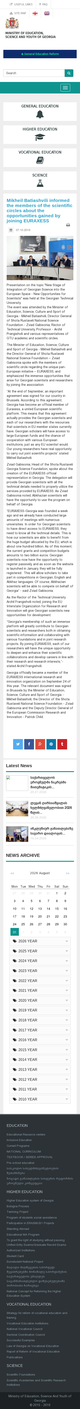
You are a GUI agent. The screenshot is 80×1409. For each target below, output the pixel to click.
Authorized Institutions (21, 1250)
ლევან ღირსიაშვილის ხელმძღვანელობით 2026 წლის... (51, 808)
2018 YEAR (27, 1020)
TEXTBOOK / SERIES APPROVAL (30, 1157)
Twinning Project (17, 1211)
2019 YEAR (27, 1010)
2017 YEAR (27, 1030)
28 (23, 893)
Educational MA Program (23, 1234)
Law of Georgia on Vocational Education (33, 1346)
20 (40, 916)
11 (23, 908)
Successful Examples (21, 1340)
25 (23, 924)
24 (14, 924)
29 (31, 893)
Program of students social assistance (32, 1217)
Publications (15, 1357)
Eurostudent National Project (25, 1261)
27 (14, 893)
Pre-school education (20, 1162)
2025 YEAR (27, 951)
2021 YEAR (27, 990)
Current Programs (18, 1145)
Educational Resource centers (26, 1134)
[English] (47, 13)
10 (14, 908)
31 (48, 893)
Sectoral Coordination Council (26, 1334)
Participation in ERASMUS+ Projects (30, 1223)
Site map (19, 13)
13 (40, 908)
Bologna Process (18, 1206)
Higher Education (40, 129)
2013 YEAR (27, 1069)
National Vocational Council (24, 1329)
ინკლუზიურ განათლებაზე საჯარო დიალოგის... (51, 831)
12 (31, 908)
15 (57, 908)
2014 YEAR (27, 1060)
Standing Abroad (18, 1228)
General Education (40, 106)
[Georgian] (35, 13)
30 (40, 893)
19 (31, 916)
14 (48, 908)
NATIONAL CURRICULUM (24, 1151)
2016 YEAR (27, 1040)
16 (65, 908)
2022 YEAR (27, 981)
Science (40, 175)
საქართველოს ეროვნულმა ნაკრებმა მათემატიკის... (48, 782)
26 (31, 924)
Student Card (15, 1256)
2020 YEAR (27, 1000)
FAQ (44, 4)
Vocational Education (40, 152)
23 (65, 916)
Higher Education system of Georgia (30, 1200)
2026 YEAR (27, 941)
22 (57, 916)
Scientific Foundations (21, 1374)
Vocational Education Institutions (27, 1323)
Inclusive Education (19, 1140)
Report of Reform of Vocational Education (33, 1351)
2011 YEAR (27, 1089)
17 (14, 916)
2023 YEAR (27, 971)
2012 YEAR (27, 1079)
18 (23, 916)
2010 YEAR (27, 1099)
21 (48, 916)
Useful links (22, 4)
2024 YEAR (27, 961)
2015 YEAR (27, 1050)
